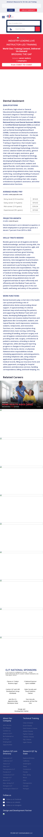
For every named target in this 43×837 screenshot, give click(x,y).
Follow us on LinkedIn (13, 802)
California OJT (8, 761)
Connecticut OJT (8, 775)
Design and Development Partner (21, 710)
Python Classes (28, 734)
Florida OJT (7, 772)
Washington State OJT (10, 789)
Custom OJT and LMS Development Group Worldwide (13, 691)
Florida (25, 772)
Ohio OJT (6, 766)
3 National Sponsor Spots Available (30, 682)
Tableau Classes (28, 737)
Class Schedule (28, 723)
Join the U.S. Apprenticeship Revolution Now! (12, 701)
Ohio (24, 780)
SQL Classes (27, 739)
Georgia (25, 786)
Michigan (26, 789)
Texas (25, 766)
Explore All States (28, 758)
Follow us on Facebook (13, 799)
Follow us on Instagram (13, 805)
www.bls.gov (13, 221)
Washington (27, 764)
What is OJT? (7, 733)
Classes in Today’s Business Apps (13, 682)
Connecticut (27, 769)
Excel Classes (27, 726)
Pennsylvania (27, 783)
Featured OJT (7, 758)
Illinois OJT (6, 780)
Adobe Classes (28, 731)
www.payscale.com (15, 194)
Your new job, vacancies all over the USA (30, 701)
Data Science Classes (30, 728)
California (26, 761)
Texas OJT (6, 764)
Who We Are (7, 725)
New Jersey (27, 775)
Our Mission (7, 728)
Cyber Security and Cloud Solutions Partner (30, 691)
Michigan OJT (7, 786)
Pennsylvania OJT (9, 769)
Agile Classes (27, 742)
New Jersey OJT (8, 783)
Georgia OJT (7, 777)
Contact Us (6, 731)
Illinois (25, 777)
